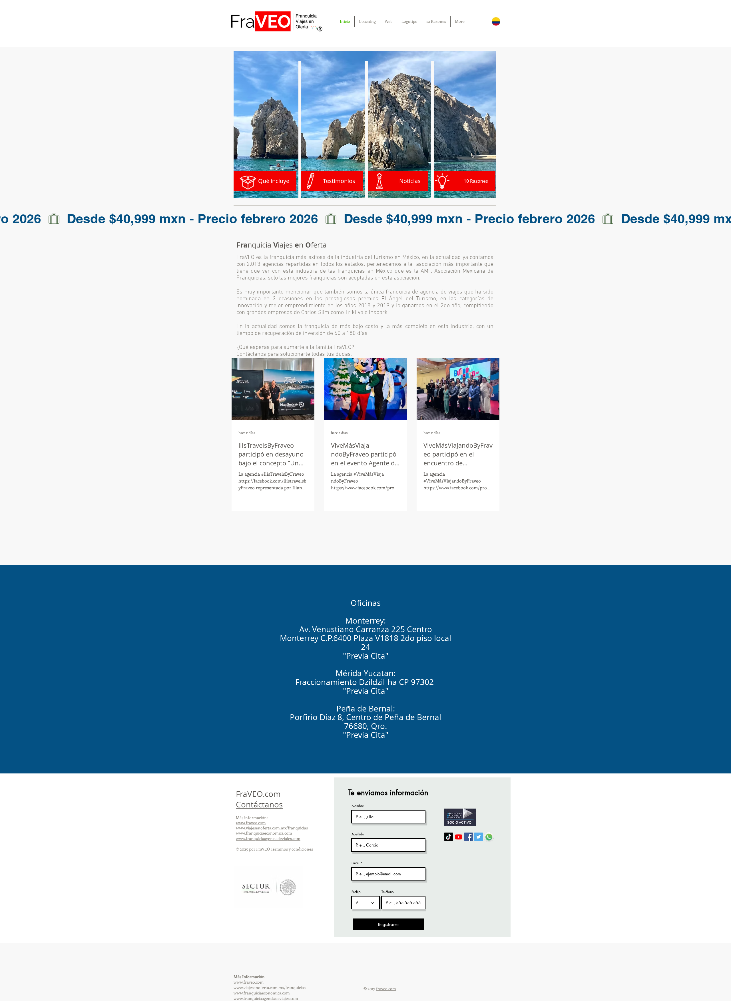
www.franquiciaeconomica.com (264, 833)
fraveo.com (386, 988)
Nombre (358, 806)
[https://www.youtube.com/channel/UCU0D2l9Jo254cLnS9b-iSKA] (458, 837)
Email (356, 863)
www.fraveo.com (251, 822)
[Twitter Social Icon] (478, 837)
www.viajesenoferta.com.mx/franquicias (272, 828)
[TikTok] (448, 837)
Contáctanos (259, 804)
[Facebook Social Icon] (468, 837)
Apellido (358, 834)
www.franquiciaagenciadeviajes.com (268, 838)
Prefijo (356, 892)
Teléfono (387, 892)
